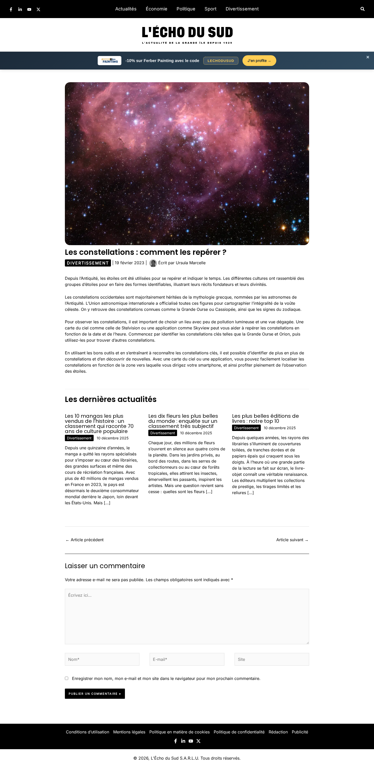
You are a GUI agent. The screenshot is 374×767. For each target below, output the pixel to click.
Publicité (300, 731)
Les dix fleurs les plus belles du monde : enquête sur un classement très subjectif (183, 421)
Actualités (126, 8)
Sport (211, 8)
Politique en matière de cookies (179, 731)
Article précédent (84, 539)
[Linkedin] (20, 9)
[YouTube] (29, 9)
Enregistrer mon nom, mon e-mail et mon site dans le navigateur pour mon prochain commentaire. (166, 678)
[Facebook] (11, 9)
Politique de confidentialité (239, 731)
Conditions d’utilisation (87, 731)
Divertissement (242, 8)
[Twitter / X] (38, 9)
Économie (156, 8)
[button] (363, 9)
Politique (186, 8)
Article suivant (292, 539)
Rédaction (278, 731)
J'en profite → (259, 60)
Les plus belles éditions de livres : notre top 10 (265, 418)
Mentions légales (129, 731)
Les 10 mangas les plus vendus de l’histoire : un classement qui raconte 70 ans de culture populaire (99, 423)
